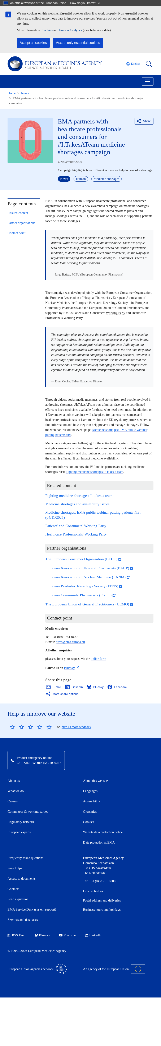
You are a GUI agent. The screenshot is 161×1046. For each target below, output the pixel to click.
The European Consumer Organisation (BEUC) (81, 559)
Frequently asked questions (25, 858)
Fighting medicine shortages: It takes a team (94, 472)
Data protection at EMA (99, 842)
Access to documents (21, 878)
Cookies (47, 30)
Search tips (15, 868)
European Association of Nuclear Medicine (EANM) (85, 577)
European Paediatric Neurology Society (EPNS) (81, 586)
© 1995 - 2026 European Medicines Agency (37, 951)
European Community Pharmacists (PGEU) (78, 595)
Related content (18, 213)
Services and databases (23, 919)
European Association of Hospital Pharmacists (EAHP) (87, 568)
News (25, 93)
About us (14, 780)
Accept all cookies (33, 43)
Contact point (16, 233)
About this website (95, 780)
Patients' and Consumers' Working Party (75, 526)
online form (98, 658)
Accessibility (91, 801)
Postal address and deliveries (102, 900)
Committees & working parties (28, 811)
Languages (90, 791)
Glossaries (90, 811)
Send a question (18, 899)
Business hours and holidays (102, 909)
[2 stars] (17, 727)
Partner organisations (21, 223)
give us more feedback (76, 727)
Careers (13, 801)
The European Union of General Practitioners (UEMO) (87, 604)
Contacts (13, 889)
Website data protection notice (103, 832)
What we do (16, 791)
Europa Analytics (70, 30)
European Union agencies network (30, 969)
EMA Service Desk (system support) (32, 909)
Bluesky (69, 668)
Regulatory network (21, 822)
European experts (19, 832)
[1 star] (12, 727)
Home (12, 93)
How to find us (93, 891)
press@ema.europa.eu (70, 642)
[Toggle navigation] (147, 81)
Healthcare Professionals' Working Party (76, 534)
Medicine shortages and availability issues (77, 504)
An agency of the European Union (106, 969)
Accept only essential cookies (78, 43)
